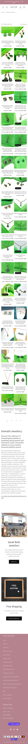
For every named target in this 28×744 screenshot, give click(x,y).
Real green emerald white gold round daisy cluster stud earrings (20, 172)
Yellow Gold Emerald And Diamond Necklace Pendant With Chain (7, 150)
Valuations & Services (8, 669)
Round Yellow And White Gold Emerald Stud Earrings (7, 107)
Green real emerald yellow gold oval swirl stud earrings (7, 215)
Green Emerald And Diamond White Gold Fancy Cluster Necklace (7, 278)
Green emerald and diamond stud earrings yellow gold (20, 64)
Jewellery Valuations (8, 673)
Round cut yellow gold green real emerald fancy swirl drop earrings (20, 299)
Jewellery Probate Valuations (10, 680)
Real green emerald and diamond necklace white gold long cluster (20, 278)
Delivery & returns (7, 651)
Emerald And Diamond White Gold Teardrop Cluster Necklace (20, 322)
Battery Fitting (7, 658)
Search (5, 640)
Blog (4, 691)
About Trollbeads (7, 695)
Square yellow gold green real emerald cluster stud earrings (8, 193)
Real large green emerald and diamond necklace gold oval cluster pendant (20, 150)
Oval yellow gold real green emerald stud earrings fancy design (20, 388)
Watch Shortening (7, 665)
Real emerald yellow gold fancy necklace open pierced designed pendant (7, 129)
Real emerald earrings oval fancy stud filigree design (7, 409)
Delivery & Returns (14, 618)
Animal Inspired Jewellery (10, 687)
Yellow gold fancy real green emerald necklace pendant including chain (20, 107)
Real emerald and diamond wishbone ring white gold (20, 344)
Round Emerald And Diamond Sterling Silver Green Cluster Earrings (7, 322)
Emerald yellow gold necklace (20, 255)
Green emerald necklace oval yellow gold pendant (8, 387)
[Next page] (20, 420)
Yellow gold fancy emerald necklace (20, 214)
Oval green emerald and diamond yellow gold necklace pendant (7, 344)
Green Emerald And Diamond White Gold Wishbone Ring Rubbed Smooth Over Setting (20, 366)
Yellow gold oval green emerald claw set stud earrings (20, 42)
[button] (3, 7)
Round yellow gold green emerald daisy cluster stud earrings (7, 42)
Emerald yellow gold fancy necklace (20, 235)
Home (2, 12)
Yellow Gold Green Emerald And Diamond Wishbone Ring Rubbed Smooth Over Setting (7, 366)
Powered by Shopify (20, 742)
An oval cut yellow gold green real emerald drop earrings (7, 64)
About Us (14, 562)
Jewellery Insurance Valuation (11, 676)
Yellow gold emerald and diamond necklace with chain (20, 410)
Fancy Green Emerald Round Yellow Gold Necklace (8, 256)
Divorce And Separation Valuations (12, 684)
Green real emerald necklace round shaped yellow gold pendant (20, 85)
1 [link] (7, 420)
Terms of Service (7, 698)
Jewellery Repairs (7, 662)
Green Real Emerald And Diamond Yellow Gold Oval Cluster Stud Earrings (7, 172)
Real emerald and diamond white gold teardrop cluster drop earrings (7, 300)
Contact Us (6, 647)
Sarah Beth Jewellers (11, 742)
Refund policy (6, 655)
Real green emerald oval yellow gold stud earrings (20, 192)
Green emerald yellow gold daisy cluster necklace (7, 235)
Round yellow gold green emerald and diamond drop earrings (7, 85)
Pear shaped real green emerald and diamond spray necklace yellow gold (20, 129)
